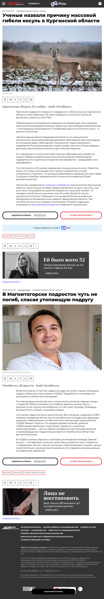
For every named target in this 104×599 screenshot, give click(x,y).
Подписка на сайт (88, 527)
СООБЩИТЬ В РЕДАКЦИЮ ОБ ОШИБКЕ (35, 540)
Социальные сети (38, 530)
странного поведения (57, 185)
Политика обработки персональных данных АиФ (42, 533)
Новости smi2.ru (11, 282)
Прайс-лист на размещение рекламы (64, 530)
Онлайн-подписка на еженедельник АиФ (60, 527)
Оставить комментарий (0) (81, 215)
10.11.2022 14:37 (8, 11)
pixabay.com (7, 93)
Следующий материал (53, 592)
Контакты (25, 530)
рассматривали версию (45, 204)
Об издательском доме (31, 527)
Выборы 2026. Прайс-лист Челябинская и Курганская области (47, 537)
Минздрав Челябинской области (16, 372)
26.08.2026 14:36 (9, 290)
